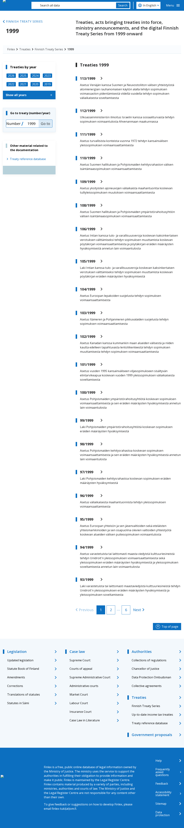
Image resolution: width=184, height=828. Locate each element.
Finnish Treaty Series (24, 21)
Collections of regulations (149, 660)
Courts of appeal (81, 669)
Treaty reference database (28, 159)
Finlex (11, 49)
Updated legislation (20, 660)
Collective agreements (147, 686)
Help (158, 761)
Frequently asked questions (162, 772)
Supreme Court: (80, 660)
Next (137, 609)
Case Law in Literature (85, 720)
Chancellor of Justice (145, 669)
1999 (70, 49)
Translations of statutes (23, 694)
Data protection (162, 813)
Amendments (16, 677)
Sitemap (160, 804)
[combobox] (73, 5)
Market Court (79, 694)
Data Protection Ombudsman (151, 677)
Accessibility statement (163, 793)
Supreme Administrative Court (90, 677)
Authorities (142, 651)
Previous (86, 609)
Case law (77, 651)
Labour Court (79, 703)
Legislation (17, 651)
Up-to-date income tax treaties (152, 715)
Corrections (15, 686)
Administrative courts (84, 686)
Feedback (161, 784)
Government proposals (152, 734)
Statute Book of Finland (23, 669)
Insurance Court (80, 712)
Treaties (25, 49)
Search (122, 5)
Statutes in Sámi (18, 703)
